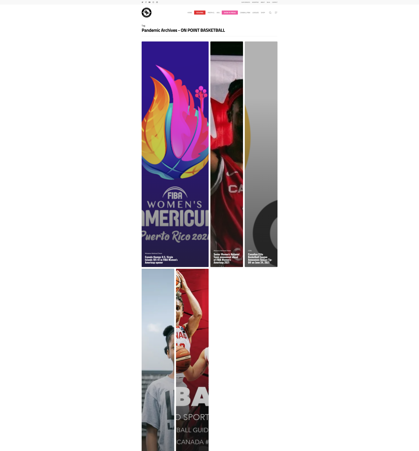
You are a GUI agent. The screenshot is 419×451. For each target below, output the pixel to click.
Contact (274, 2)
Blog (268, 2)
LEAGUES (255, 12)
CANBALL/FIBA (245, 12)
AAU (218, 12)
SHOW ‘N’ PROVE (230, 12)
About (263, 2)
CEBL (250, 251)
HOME (189, 12)
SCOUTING (199, 12)
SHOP (263, 12)
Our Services (245, 2)
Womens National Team (153, 253)
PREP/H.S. (211, 12)
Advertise (255, 2)
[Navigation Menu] (276, 12)
